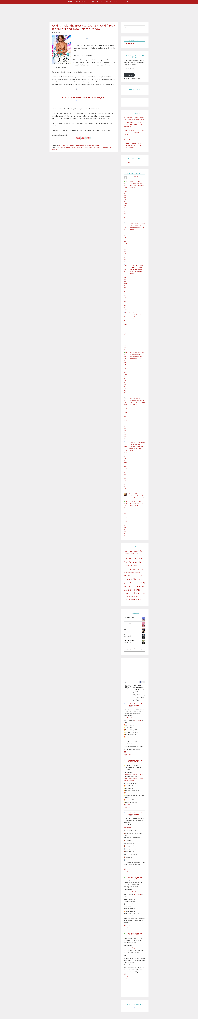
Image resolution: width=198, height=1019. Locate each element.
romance (54, 149)
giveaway (128, 579)
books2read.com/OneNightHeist (133, 774)
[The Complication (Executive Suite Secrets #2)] (143, 644)
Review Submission (135, 177)
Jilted (125, 629)
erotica (132, 572)
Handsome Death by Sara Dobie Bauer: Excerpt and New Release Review (136, 503)
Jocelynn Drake (128, 636)
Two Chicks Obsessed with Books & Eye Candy (99, 11)
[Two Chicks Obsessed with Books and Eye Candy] (128, 686)
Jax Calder (127, 619)
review (109, 147)
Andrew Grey (126, 555)
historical (133, 583)
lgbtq (81, 147)
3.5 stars (135, 551)
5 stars (132, 553)
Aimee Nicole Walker (138, 553)
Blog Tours (129, 562)
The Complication (129, 640)
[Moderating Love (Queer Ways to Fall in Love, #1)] (143, 621)
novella (142, 593)
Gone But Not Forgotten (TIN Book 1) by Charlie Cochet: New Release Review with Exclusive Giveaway (136, 269)
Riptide (132, 599)
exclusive (127, 576)
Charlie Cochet (140, 569)
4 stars (140, 551)
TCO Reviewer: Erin (93, 145)
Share (126, 755)
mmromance (96, 147)
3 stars (61, 147)
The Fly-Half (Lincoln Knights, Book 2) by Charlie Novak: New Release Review (134, 132)
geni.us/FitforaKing (129, 948)
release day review (136, 596)
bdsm (132, 559)
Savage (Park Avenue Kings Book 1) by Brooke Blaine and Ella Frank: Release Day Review (134, 145)
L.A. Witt (137, 583)
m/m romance (87, 147)
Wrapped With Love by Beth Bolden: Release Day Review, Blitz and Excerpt (136, 496)
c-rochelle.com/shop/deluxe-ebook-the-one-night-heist (134, 778)
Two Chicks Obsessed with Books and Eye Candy (135, 704)
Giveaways (138, 579)
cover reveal (127, 572)
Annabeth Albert (133, 555)
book (136, 562)
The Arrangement (129, 635)
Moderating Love (129, 617)
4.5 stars (126, 553)
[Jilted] (143, 632)
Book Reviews (72, 147)
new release (103, 147)
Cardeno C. (134, 569)
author (66, 147)
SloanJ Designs (117, 1017)
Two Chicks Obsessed (91, 1017)
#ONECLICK (137, 720)
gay (78, 147)
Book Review (62, 145)
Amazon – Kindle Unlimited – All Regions (83, 97)
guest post (127, 583)
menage (125, 590)
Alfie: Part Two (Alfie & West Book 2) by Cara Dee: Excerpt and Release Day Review (134, 124)
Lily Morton (126, 586)
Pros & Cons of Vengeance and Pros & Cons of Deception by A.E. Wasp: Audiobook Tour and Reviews (137, 446)
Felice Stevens (135, 576)
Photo (128, 752)
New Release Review (73, 145)
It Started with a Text (130, 623)
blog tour (138, 558)
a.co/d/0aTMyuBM (129, 718)
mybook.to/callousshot (130, 892)
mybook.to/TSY (128, 827)
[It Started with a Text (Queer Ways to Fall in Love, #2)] (143, 626)
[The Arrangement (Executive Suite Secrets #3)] (143, 638)
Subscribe (129, 75)
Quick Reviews (83, 145)
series (125, 602)
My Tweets (127, 162)
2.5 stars (125, 551)
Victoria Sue (129, 602)
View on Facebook (127, 754)
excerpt (138, 572)
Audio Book (140, 555)
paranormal (127, 596)
